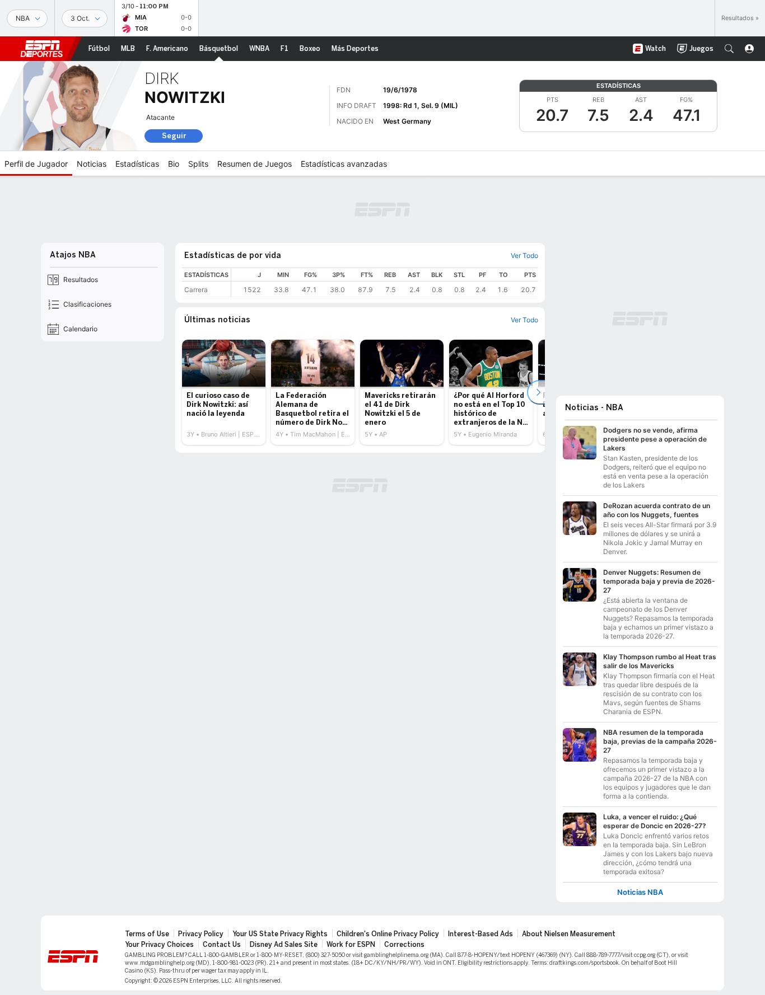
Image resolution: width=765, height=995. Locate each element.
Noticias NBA (640, 892)
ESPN (41, 48)
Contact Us (222, 945)
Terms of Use (147, 934)
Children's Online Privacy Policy (388, 934)
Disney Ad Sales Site (284, 945)
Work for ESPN (350, 945)
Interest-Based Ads (480, 934)
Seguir (174, 136)
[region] (384, 282)
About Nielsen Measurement (568, 934)
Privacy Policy (200, 934)
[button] (729, 48)
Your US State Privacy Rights (280, 934)
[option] (223, 392)
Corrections (404, 945)
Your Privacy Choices (159, 945)
